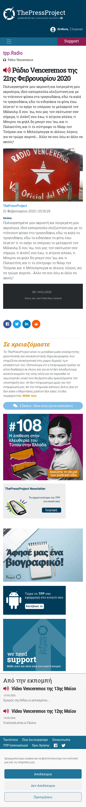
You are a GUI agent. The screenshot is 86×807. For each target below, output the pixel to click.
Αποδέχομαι (43, 774)
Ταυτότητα (10, 740)
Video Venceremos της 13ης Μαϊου (43, 689)
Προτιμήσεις (43, 797)
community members (47, 17)
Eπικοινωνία (61, 740)
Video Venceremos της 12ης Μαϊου (43, 711)
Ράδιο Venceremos (20, 60)
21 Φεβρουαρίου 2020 (19, 211)
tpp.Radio (13, 53)
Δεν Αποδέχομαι (43, 785)
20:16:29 (44, 211)
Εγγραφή (77, 29)
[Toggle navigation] (9, 41)
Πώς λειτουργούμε (35, 740)
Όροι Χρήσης (40, 745)
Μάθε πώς (29, 396)
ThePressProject (41, 12)
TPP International (15, 745)
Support (71, 40)
